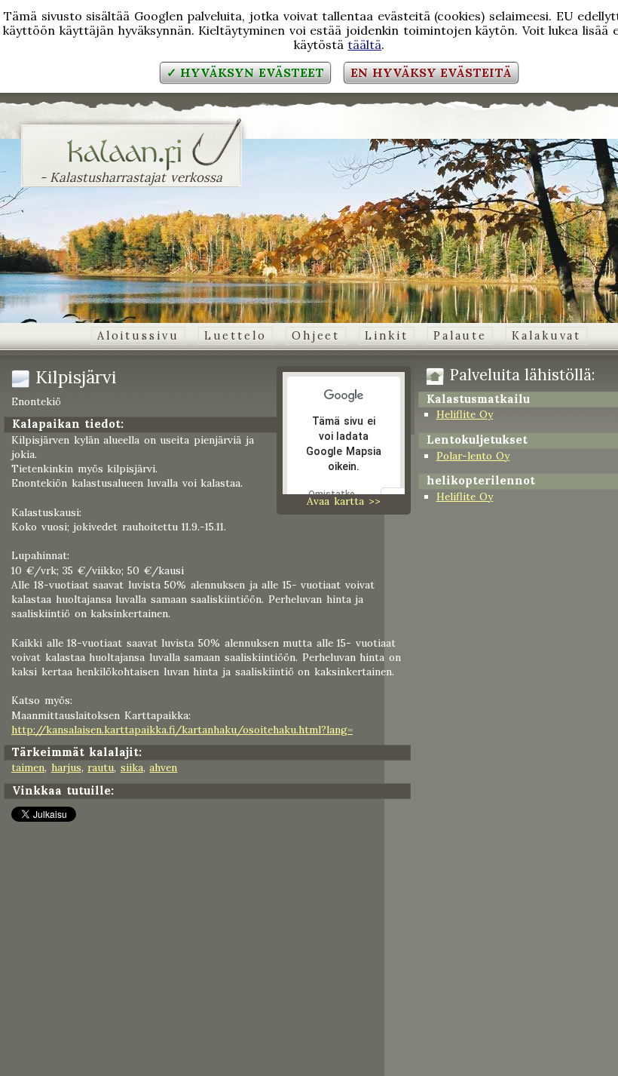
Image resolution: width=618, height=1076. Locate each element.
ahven (163, 767)
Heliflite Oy (465, 414)
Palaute (460, 336)
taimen (27, 767)
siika (132, 767)
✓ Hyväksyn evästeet (245, 72)
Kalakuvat (546, 336)
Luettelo (235, 336)
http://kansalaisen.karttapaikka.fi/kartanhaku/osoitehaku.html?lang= (182, 729)
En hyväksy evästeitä (431, 72)
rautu (100, 767)
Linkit (386, 336)
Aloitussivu (138, 336)
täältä (364, 44)
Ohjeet (316, 336)
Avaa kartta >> (343, 501)
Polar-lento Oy (473, 456)
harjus (66, 767)
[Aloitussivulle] (131, 161)
